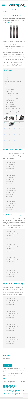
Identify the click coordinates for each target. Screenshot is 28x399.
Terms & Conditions (8, 390)
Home (4, 9)
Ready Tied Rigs (15, 9)
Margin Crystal (10, 22)
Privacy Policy (17, 390)
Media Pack (14, 391)
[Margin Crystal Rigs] (14, 31)
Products (9, 9)
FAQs (22, 390)
